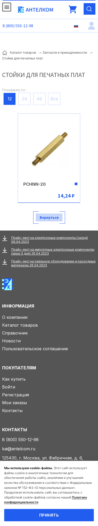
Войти (8, 387)
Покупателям (19, 367)
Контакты (12, 410)
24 (24, 98)
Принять (49, 515)
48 (39, 98)
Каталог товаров (20, 325)
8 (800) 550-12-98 (18, 25)
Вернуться (49, 217)
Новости (11, 340)
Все (54, 98)
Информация (18, 306)
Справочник (15, 333)
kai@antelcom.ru (18, 448)
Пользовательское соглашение (35, 348)
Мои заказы (14, 402)
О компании (14, 317)
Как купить (14, 379)
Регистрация (15, 394)
